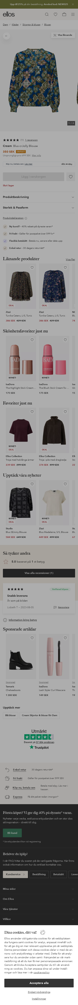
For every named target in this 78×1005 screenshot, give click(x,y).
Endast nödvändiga (39, 992)
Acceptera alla (39, 983)
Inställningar (39, 998)
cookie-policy (42, 972)
